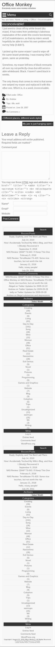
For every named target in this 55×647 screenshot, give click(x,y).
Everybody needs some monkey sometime (19, 8)
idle (13, 103)
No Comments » (13, 112)
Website (6, 213)
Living (25, 19)
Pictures (28, 372)
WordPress (27, 641)
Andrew (13, 99)
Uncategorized (28, 409)
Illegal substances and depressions (33, 295)
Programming (28, 377)
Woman (28, 340)
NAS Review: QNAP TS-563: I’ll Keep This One (28, 252)
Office (33, 19)
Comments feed (28, 440)
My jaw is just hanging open (37, 124)
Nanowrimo (28, 356)
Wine (28, 334)
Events (28, 313)
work (18, 103)
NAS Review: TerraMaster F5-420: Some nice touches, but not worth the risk (28, 259)
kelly (12, 292)
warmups (28, 415)
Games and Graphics (28, 383)
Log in (28, 434)
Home (17, 19)
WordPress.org (28, 443)
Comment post (9, 147)
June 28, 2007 (22, 107)
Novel (28, 367)
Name (5, 203)
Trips (28, 404)
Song (28, 329)
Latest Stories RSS (21, 642)
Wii (28, 420)
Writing (28, 425)
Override (37, 641)
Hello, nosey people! (28, 267)
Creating (28, 308)
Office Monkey (17, 4)
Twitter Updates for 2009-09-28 (33, 289)
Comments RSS (34, 642)
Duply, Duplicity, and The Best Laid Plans (28, 236)
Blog (28, 393)
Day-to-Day (28, 324)
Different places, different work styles (22, 118)
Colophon (28, 399)
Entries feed (28, 437)
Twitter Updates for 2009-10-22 (33, 286)
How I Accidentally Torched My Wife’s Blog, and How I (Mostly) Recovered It (28, 244)
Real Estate (28, 351)
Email (5, 208)
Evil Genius (28, 361)
